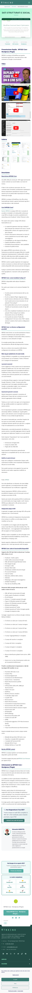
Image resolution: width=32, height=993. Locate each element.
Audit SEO (9, 886)
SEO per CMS (22, 891)
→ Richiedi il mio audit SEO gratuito (14, 820)
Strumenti (14, 6)
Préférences (15, 987)
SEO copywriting (9, 891)
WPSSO (7, 480)
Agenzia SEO (7, 6)
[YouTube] (7, 953)
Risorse (4, 964)
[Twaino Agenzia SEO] (9, 930)
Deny (15, 983)
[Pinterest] (14, 953)
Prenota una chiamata (16, 870)
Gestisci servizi (16, 974)
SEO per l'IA (22, 886)
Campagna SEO (9, 881)
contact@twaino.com (12, 947)
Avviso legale (20, 991)
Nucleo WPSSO (5, 211)
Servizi (4, 959)
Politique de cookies (12, 991)
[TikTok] (22, 953)
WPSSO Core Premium (24, 758)
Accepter (15, 979)
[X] (18, 953)
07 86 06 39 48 (9, 943)
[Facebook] (25, 953)
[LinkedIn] (3, 953)
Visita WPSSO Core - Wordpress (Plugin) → (16, 912)
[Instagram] (10, 953)
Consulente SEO (22, 881)
